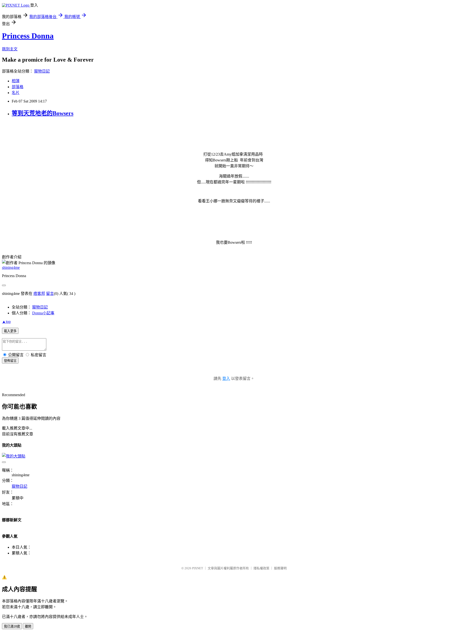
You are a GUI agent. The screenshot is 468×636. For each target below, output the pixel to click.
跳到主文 (10, 49)
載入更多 (10, 331)
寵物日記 (42, 71)
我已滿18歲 (12, 626)
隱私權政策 (261, 568)
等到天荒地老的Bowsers (42, 113)
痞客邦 (39, 293)
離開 (28, 626)
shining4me (11, 267)
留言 (50, 293)
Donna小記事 (43, 313)
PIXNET (197, 568)
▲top (6, 321)
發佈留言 (10, 361)
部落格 (17, 87)
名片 (16, 93)
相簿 (16, 81)
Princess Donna (28, 35)
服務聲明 (280, 568)
